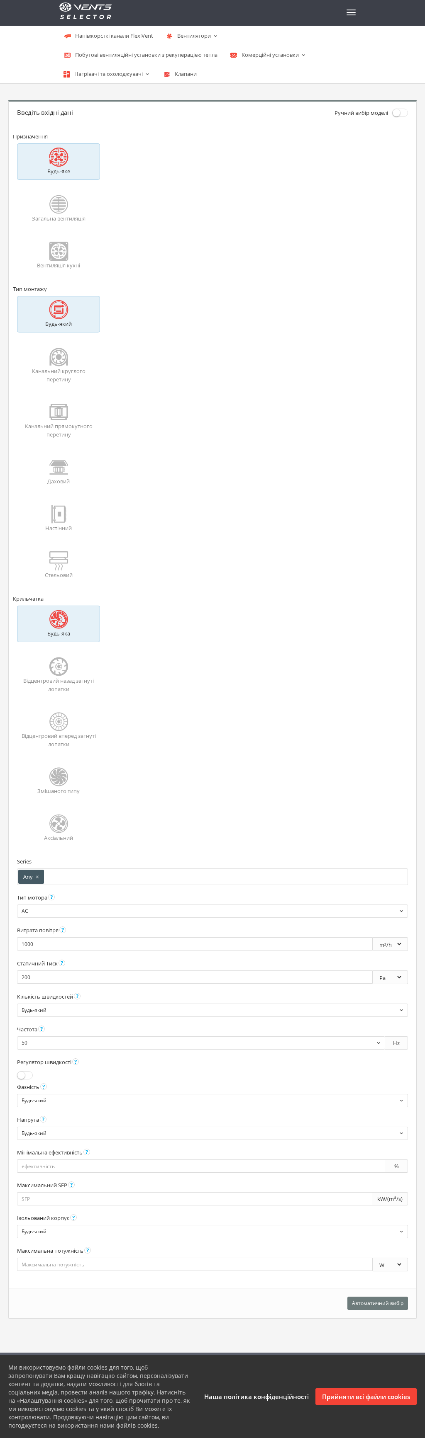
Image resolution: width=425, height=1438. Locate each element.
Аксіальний (58, 837)
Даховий (58, 481)
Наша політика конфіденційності (256, 1396)
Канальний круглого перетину (58, 375)
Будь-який (58, 323)
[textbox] (50, 877)
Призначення (30, 136)
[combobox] (212, 876)
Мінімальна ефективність (50, 1152)
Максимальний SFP (42, 1185)
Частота (27, 1029)
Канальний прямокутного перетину (59, 430)
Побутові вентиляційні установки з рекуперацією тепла (145, 54)
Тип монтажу (30, 289)
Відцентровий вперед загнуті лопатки (59, 740)
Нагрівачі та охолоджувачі (108, 74)
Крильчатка (28, 598)
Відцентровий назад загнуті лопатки (58, 685)
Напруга (28, 1119)
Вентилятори (194, 35)
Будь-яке (58, 171)
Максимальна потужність (50, 1250)
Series (24, 861)
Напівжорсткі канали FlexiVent (113, 35)
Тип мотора (32, 897)
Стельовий (59, 575)
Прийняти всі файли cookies (366, 1396)
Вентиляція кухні (58, 265)
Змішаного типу (58, 791)
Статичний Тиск (37, 963)
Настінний (58, 528)
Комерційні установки (270, 54)
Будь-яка (58, 633)
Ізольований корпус (43, 1218)
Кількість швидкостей (45, 996)
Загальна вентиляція (58, 218)
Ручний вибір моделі (361, 112)
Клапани (185, 74)
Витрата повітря (38, 930)
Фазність (28, 1087)
